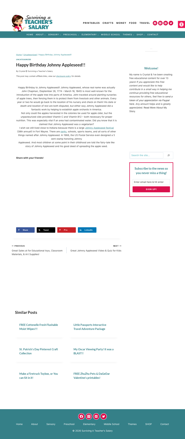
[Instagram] (160, 23)
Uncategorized (23, 59)
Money (121, 23)
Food (133, 23)
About (34, 424)
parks (63, 131)
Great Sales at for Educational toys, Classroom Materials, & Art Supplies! (37, 250)
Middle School (110, 34)
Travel (144, 23)
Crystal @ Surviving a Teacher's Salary (36, 71)
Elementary (89, 424)
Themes (132, 424)
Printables (91, 23)
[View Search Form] (183, 35)
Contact (152, 34)
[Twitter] (171, 23)
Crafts (108, 23)
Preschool (69, 424)
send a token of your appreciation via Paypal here (151, 100)
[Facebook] (155, 23)
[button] (181, 24)
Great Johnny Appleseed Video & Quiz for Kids (95, 248)
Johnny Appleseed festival (99, 128)
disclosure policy (63, 76)
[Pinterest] (165, 23)
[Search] (169, 155)
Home (30, 34)
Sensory (50, 424)
